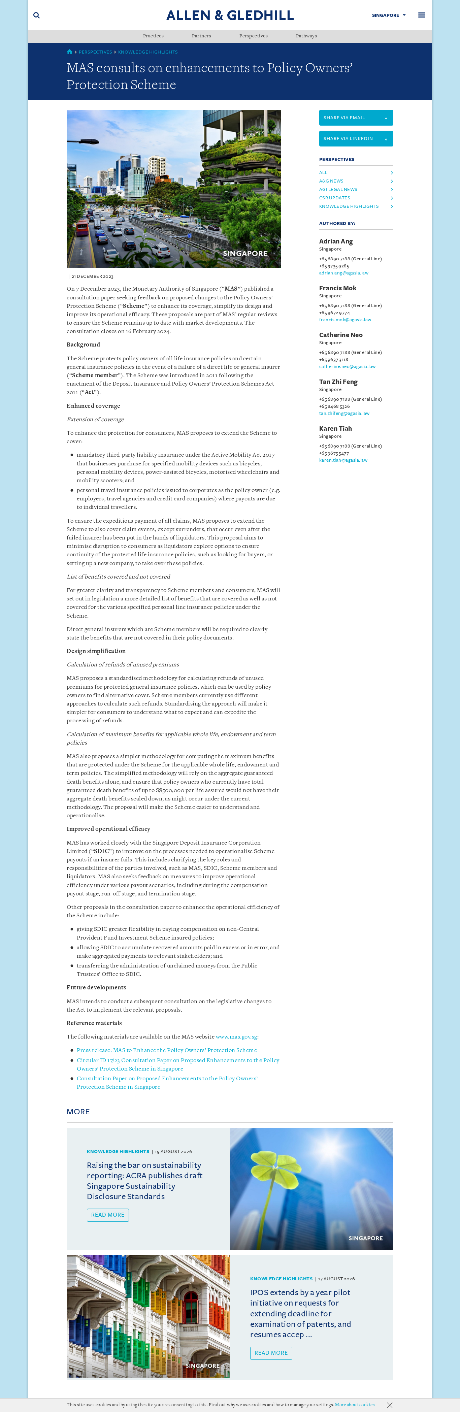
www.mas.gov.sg (236, 1037)
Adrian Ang (336, 241)
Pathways (306, 36)
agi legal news (338, 189)
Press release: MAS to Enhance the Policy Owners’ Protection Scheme (167, 1050)
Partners (201, 36)
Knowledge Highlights (148, 52)
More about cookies (355, 1405)
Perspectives (253, 36)
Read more (108, 1215)
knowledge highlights (349, 206)
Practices (153, 36)
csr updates (335, 197)
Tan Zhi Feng (338, 382)
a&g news (331, 181)
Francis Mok (338, 288)
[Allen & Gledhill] (230, 15)
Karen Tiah (335, 428)
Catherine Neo (341, 335)
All (323, 172)
